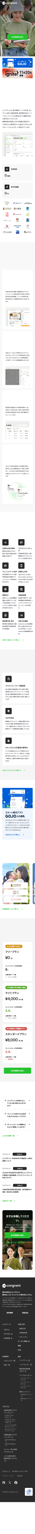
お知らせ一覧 (7, 1203)
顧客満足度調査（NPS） (24, 1372)
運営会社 (25, 1315)
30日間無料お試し (17, 37)
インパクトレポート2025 (25, 1389)
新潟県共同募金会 (10, 1446)
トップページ (6, 1327)
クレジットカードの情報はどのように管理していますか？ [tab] (16, 1128)
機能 (19, 1348)
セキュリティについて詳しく (11, 773)
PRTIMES (7, 1336)
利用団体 (5, 1359)
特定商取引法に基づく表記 (20, 1474)
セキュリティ (23, 1339)
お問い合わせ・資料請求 (15, 1245)
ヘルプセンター (24, 1367)
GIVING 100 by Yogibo (9, 1418)
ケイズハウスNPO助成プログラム (10, 1428)
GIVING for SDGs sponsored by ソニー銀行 (10, 1423)
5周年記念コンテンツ (26, 1401)
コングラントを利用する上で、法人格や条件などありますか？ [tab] (16, 1105)
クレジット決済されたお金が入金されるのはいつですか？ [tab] (16, 1117)
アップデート (23, 1363)
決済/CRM (21, 1327)
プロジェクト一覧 (9, 1363)
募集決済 (22, 1331)
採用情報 (10, 1315)
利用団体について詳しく (10, 911)
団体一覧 (7, 1367)
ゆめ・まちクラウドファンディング (10, 1432)
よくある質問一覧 (8, 1138)
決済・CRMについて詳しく (11, 642)
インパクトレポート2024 (25, 1385)
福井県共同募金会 (10, 1442)
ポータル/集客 (22, 1344)
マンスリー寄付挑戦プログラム (10, 1453)
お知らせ (7, 1332)
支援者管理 (23, 1335)
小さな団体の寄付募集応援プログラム (10, 1459)
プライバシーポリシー (8, 1478)
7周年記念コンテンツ (26, 1397)
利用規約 (19, 1478)
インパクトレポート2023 (25, 1381)
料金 (19, 1352)
